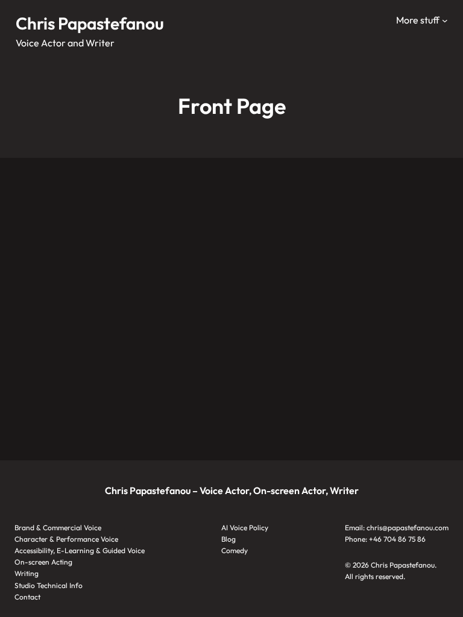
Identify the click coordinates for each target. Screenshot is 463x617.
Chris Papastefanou (90, 23)
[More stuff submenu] (445, 20)
